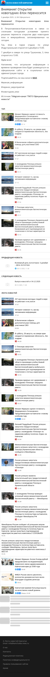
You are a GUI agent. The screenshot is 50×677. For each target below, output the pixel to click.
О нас (5, 647)
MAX (35, 78)
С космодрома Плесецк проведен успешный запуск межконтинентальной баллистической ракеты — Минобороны (31, 496)
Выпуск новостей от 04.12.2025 (27, 281)
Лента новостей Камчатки (14, 672)
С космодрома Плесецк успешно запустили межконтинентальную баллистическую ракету (28, 166)
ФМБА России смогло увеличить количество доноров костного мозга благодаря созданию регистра (29, 577)
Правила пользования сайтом (15, 664)
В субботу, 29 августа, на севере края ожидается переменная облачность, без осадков (31, 131)
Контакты (7, 651)
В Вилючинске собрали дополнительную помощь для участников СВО (27, 322)
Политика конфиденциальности (16, 660)
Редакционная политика (13, 656)
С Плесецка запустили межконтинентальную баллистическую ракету (31, 209)
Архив (5, 668)
